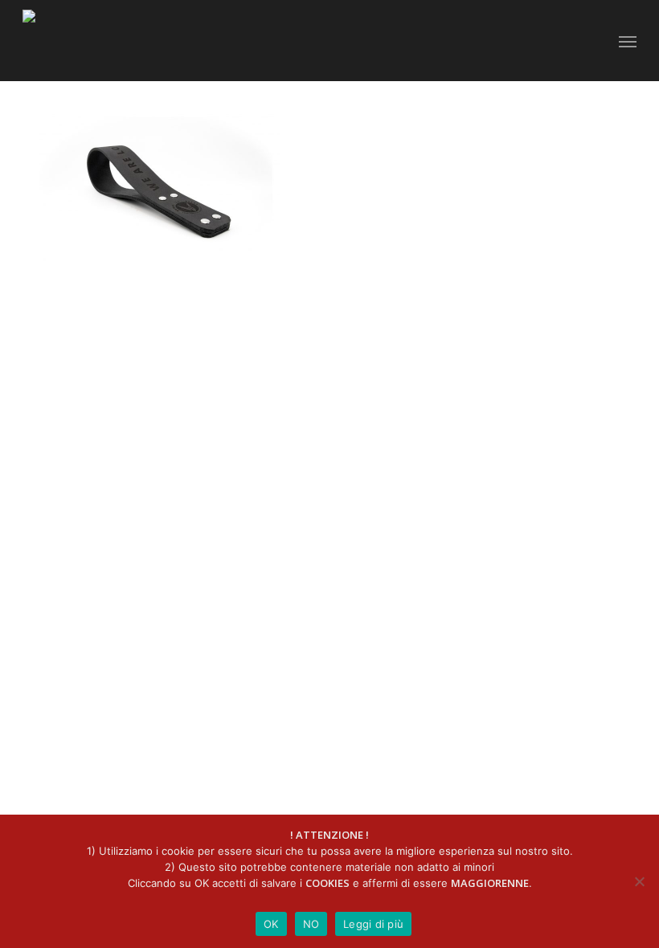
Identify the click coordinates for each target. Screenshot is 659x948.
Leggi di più (373, 923)
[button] (627, 41)
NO (311, 923)
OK (271, 923)
